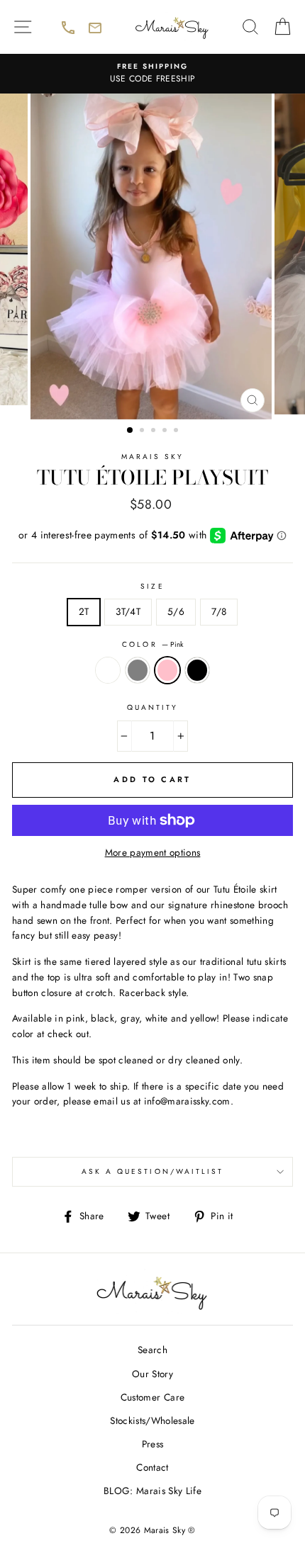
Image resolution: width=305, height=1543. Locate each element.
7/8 (218, 611)
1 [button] (130, 430)
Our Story (152, 1374)
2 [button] (143, 431)
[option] (152, 73)
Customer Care (152, 1397)
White (108, 670)
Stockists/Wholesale (152, 1420)
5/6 (175, 611)
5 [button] (177, 431)
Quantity (152, 707)
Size (152, 586)
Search (152, 1350)
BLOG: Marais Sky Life (152, 1490)
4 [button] (166, 431)
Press (153, 1444)
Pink (167, 670)
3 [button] (154, 431)
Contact (152, 1467)
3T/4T (128, 611)
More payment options (153, 852)
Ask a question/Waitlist (187, 1176)
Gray (138, 670)
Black (197, 670)
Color (152, 644)
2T (84, 611)
